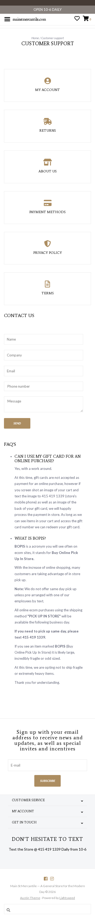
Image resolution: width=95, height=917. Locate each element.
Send (17, 423)
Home (35, 38)
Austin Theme (30, 898)
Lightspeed (67, 898)
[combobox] (47, 909)
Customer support (52, 38)
